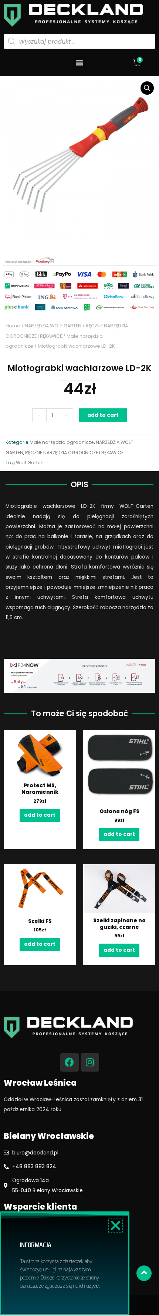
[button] (80, 62)
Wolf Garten (30, 462)
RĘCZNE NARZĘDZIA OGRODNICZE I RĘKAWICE (74, 452)
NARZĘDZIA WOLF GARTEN (53, 326)
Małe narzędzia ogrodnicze (62, 442)
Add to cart (103, 415)
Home (13, 326)
